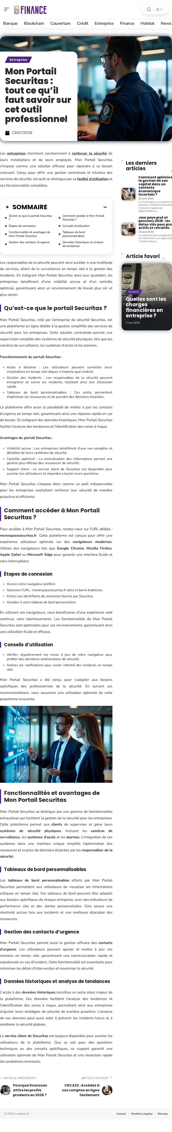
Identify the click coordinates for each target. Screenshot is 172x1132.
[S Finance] (30, 9)
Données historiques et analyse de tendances (83, 244)
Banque (133, 291)
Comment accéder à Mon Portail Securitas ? (83, 218)
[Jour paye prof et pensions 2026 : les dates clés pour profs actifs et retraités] (128, 229)
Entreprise (18, 60)
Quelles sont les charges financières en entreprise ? (146, 307)
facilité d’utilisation (92, 179)
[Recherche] (149, 9)
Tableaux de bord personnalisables (74, 234)
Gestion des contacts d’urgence (29, 242)
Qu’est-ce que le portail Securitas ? (30, 218)
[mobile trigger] (7, 9)
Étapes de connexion (22, 226)
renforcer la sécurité (89, 153)
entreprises (16, 153)
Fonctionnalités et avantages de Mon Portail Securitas (29, 234)
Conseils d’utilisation (76, 226)
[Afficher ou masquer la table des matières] (77, 206)
